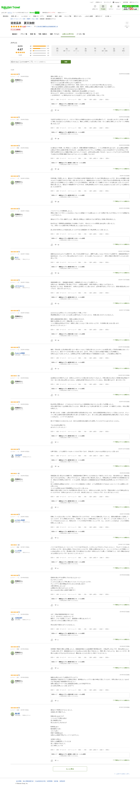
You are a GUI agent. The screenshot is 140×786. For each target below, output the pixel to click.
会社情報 (18, 781)
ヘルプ (91, 2)
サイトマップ (107, 2)
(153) (68, 34)
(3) (43, 34)
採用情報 (49, 781)
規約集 (56, 781)
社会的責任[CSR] (40, 781)
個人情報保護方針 (28, 781)
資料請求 (62, 781)
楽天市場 (125, 2)
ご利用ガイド (98, 2)
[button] (30, 81)
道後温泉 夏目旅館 (23, 23)
